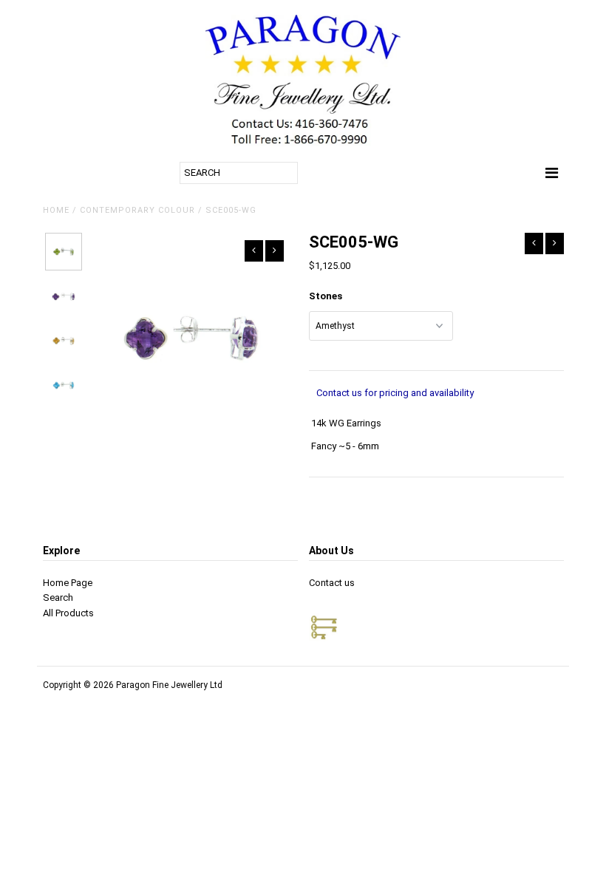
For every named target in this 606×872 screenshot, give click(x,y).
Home (56, 210)
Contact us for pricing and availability (395, 392)
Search (58, 597)
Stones (325, 296)
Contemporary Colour (137, 210)
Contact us (332, 582)
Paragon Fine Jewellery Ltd (169, 685)
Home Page (67, 582)
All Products (68, 613)
